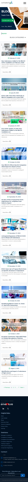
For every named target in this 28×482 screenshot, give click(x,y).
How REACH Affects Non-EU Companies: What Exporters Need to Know (14, 165)
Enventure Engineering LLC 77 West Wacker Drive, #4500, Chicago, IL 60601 (15, 458)
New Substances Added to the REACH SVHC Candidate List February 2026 (13, 61)
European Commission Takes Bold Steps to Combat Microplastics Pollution (14, 337)
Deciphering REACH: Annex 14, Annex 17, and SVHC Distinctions (13, 304)
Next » (22, 387)
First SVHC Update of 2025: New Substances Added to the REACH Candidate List (12, 130)
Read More (6, 72)
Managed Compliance (6, 435)
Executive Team (5, 422)
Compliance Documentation (8, 439)
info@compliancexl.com (9, 462)
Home (2, 26)
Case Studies (4, 418)
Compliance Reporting (6, 441)
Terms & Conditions (5, 424)
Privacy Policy (4, 426)
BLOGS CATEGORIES (17, 37)
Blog (6, 26)
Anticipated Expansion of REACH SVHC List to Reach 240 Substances (14, 236)
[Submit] (23, 475)
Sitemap (3, 428)
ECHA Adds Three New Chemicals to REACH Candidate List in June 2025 (13, 96)
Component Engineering (7, 447)
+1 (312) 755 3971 (8, 465)
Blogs (2, 420)
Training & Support (5, 443)
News (2, 416)
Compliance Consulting (6, 437)
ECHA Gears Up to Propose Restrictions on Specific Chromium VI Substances (14, 269)
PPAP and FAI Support (6, 445)
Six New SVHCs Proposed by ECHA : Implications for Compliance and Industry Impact (13, 201)
